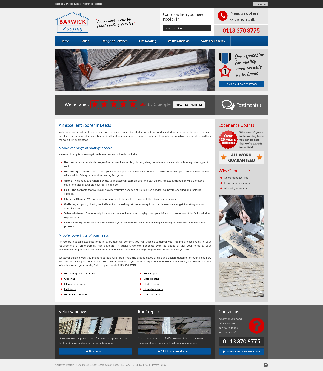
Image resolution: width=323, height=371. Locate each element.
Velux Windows (179, 41)
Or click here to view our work (243, 351)
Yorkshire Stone (152, 294)
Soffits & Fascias (213, 41)
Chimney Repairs (74, 283)
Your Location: (173, 28)
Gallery (85, 41)
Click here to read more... (175, 351)
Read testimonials (188, 104)
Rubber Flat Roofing (76, 294)
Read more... (96, 351)
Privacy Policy (158, 365)
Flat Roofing (147, 41)
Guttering (69, 278)
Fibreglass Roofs (153, 289)
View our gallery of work (242, 83)
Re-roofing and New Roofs (80, 273)
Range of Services (115, 41)
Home (65, 41)
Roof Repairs (151, 273)
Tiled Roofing (151, 283)
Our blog (260, 4)
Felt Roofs (70, 289)
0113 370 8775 (241, 30)
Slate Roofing (151, 278)
